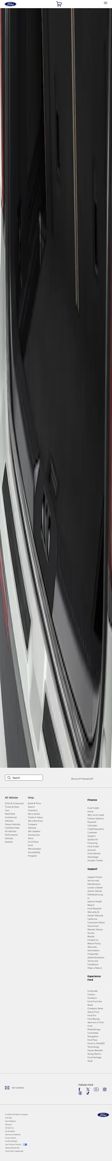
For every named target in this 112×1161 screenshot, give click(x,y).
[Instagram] (104, 1089)
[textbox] (23, 778)
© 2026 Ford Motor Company (16, 1115)
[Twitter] (88, 1089)
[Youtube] (96, 1089)
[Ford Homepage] (103, 1115)
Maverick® (87, 778)
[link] (8, 1118)
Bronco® (76, 778)
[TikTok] (88, 1093)
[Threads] (80, 1093)
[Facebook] (80, 1089)
